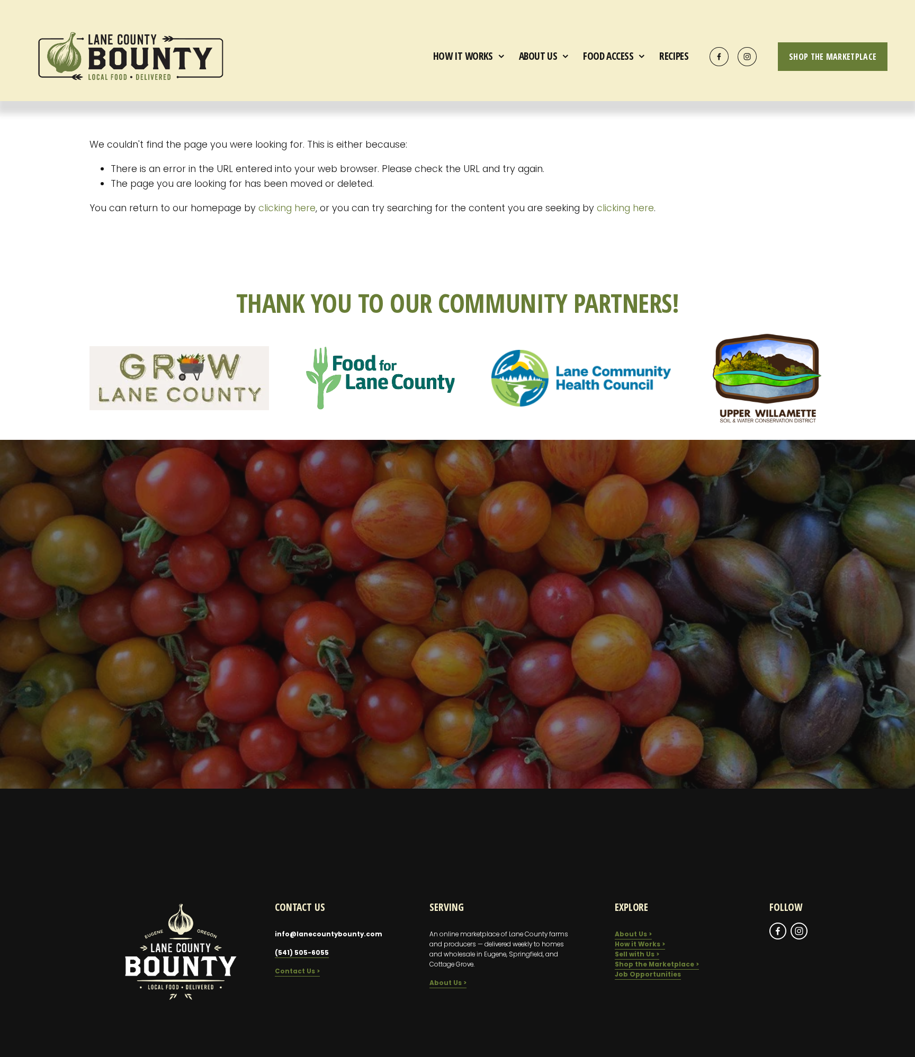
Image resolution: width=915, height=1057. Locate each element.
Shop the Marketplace (832, 56)
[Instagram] (747, 56)
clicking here (287, 207)
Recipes (673, 56)
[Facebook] (719, 56)
